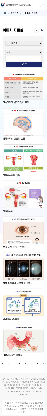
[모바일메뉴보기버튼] (43, 5)
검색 (25, 64)
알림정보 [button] (14, 13)
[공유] (36, 30)
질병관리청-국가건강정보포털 (12, 5)
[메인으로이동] (5, 13)
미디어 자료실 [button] (31, 13)
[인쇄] (42, 30)
